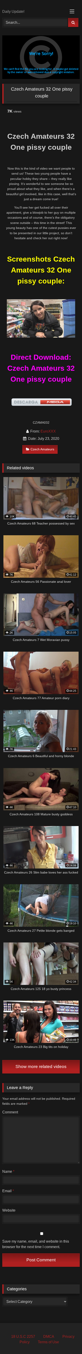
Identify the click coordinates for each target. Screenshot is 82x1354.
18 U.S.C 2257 (23, 1336)
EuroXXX (48, 431)
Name (8, 1171)
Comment (10, 1112)
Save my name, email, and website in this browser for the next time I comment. (35, 1244)
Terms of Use (48, 1342)
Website (8, 1210)
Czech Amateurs (42, 449)
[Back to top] (68, 1340)
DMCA (48, 1336)
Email (8, 1191)
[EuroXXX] (33, 5)
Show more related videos (41, 1066)
